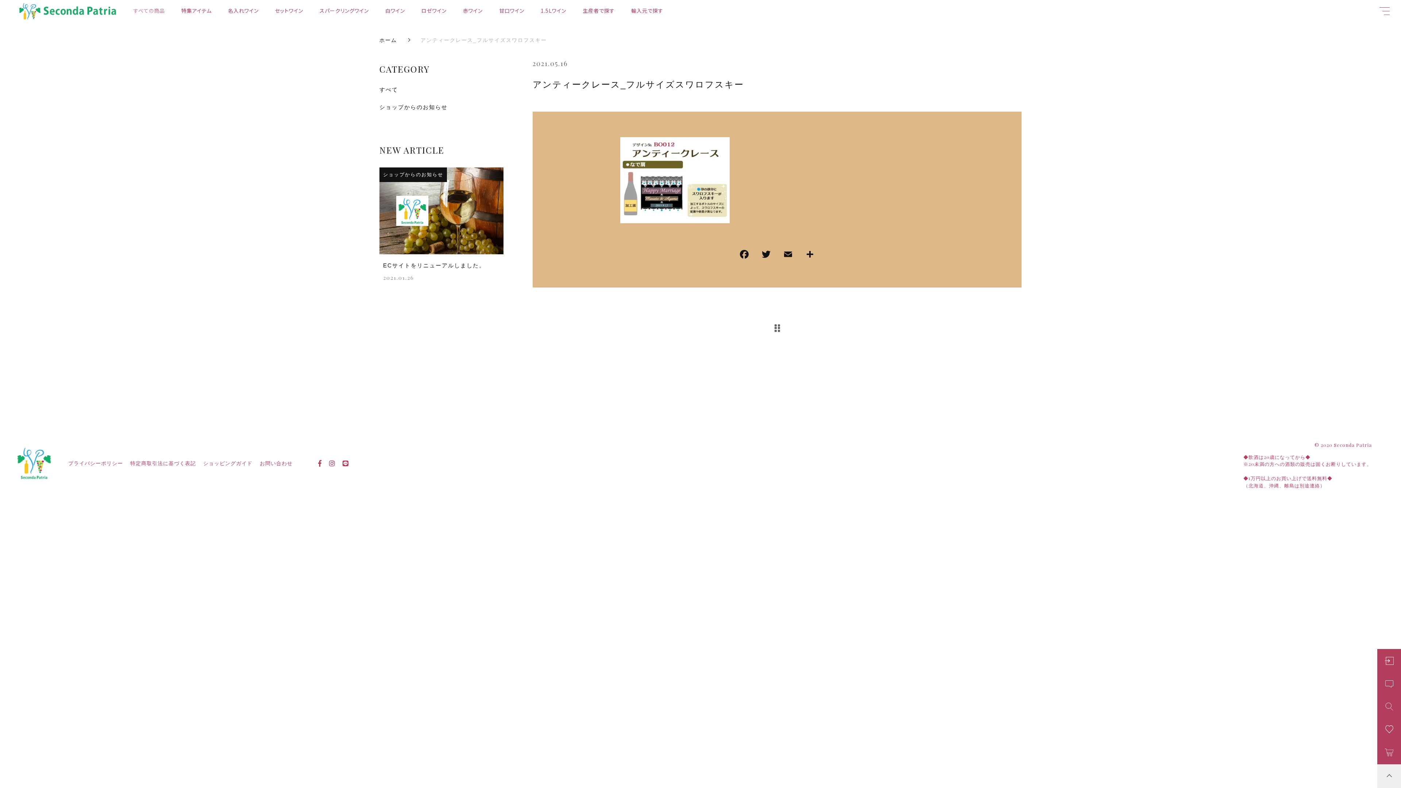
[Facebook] (744, 255)
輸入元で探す (647, 10)
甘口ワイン (511, 10)
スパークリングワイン (344, 10)
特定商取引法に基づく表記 (163, 463)
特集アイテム (196, 10)
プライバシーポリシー (95, 463)
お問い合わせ (276, 463)
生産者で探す (599, 10)
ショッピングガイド (227, 463)
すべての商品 (149, 10)
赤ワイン (473, 10)
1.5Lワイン (553, 10)
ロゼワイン (434, 10)
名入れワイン (243, 10)
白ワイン (395, 10)
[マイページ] (1389, 661)
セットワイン (289, 10)
